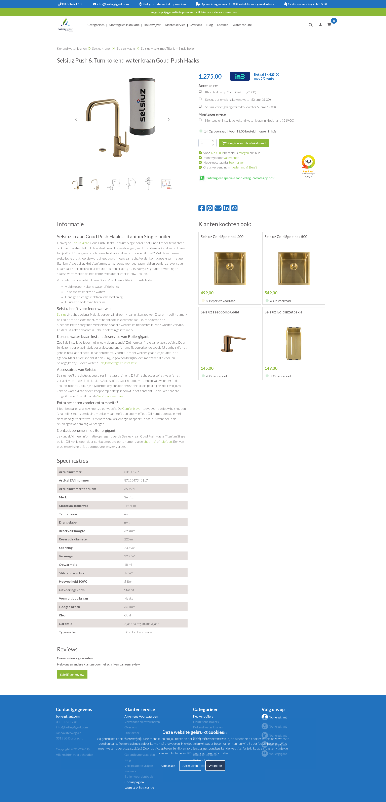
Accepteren (190, 765)
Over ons (196, 25)
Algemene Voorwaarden (141, 716)
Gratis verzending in (230, 167)
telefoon (166, 441)
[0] (328, 24)
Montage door (221, 157)
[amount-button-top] (212, 141)
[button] (168, 119)
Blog (209, 25)
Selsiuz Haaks (126, 48)
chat (147, 441)
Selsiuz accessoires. (110, 396)
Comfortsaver (132, 408)
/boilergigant (278, 717)
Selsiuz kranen (101, 48)
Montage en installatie (124, 25)
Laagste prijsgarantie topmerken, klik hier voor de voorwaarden (193, 12)
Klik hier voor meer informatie (207, 753)
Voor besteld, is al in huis (231, 153)
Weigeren (215, 765)
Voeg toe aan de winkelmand (246, 143)
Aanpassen (168, 765)
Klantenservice (175, 25)
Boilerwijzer (152, 25)
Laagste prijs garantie (139, 787)
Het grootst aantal (223, 162)
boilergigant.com (68, 716)
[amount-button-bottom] (212, 145)
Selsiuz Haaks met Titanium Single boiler (168, 48)
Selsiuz (62, 314)
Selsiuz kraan (80, 243)
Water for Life (242, 25)
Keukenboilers (203, 716)
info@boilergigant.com (112, 4)
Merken (222, 25)
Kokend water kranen (72, 48)
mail (154, 441)
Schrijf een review (72, 674)
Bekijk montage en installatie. (118, 363)
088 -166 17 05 (72, 4)
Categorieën (96, 25)
